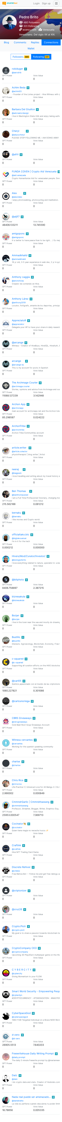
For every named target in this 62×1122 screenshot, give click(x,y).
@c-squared (17, 662)
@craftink (16, 849)
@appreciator (18, 324)
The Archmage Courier (25, 382)
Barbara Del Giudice (23, 109)
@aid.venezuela (19, 175)
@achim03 (17, 91)
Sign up (46, 3)
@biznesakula (18, 600)
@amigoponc (18, 237)
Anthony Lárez (20, 298)
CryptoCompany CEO (24, 948)
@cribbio (16, 871)
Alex (14, 193)
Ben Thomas (19, 491)
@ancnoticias (18, 281)
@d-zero (16, 1038)
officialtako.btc (20, 534)
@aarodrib (16, 72)
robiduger (17, 68)
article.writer (19, 447)
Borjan (15, 615)
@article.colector (19, 451)
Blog (6, 42)
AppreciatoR (19, 320)
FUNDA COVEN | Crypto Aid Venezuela (34, 171)
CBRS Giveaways (21, 718)
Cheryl (15, 130)
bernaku (16, 512)
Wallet (31, 48)
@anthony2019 (19, 302)
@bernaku (16, 516)
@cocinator (17, 827)
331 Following (31, 26)
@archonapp (17, 408)
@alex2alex (17, 197)
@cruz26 (17, 909)
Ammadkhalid (19, 255)
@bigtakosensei (19, 538)
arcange (16, 360)
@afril (15, 154)
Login (36, 3)
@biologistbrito (19, 560)
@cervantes (17, 744)
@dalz (14, 1079)
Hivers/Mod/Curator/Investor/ (28, 556)
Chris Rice (17, 780)
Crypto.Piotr (19, 926)
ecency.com (29, 29)
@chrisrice (17, 784)
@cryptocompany (20, 952)
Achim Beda (18, 87)
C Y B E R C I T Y (21, 969)
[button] (56, 3)
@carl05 (16, 680)
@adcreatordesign (20, 113)
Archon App (18, 404)
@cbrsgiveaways (19, 722)
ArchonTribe (19, 425)
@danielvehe (17, 1101)
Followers (21, 56)
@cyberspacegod (20, 1017)
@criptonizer (19, 890)
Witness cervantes (22, 739)
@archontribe (18, 430)
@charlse (16, 765)
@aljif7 (16, 216)
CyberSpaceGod (21, 1013)
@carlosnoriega (21, 701)
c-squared (17, 658)
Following (41, 56)
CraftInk (16, 845)
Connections (51, 42)
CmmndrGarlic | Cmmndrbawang (30, 801)
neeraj (15, 469)
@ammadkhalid (19, 259)
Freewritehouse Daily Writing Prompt (33, 1053)
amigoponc (18, 233)
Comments (20, 42)
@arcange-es (18, 365)
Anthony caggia (21, 276)
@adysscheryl (18, 135)
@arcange (17, 342)
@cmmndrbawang (20, 806)
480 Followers (31, 22)
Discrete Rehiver (21, 867)
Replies (35, 42)
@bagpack (17, 473)
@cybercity (17, 973)
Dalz (14, 1075)
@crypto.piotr (18, 930)
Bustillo (16, 637)
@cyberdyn (17, 995)
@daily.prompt (18, 1057)
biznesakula (18, 596)
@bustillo (16, 641)
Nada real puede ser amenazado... (31, 1096)
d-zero (16, 1034)
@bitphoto (18, 579)
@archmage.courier (21, 386)
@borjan (15, 619)
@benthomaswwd (20, 495)
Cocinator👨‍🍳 (19, 823)
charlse (16, 761)
